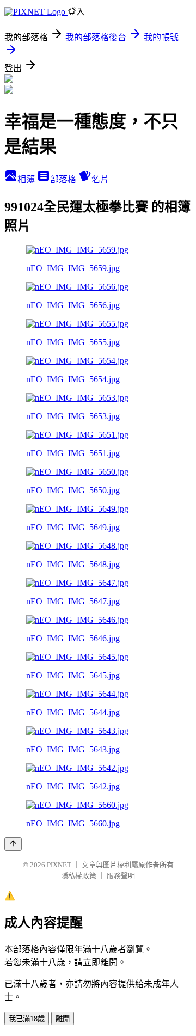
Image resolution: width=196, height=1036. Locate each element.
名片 (100, 179)
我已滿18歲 (27, 1019)
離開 (63, 1019)
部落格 (64, 179)
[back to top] (13, 844)
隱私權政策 (78, 876)
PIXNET (59, 865)
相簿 (27, 179)
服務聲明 (121, 876)
